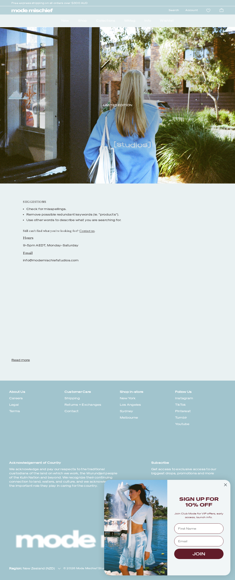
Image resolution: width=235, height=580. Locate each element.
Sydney (126, 411)
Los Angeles (130, 404)
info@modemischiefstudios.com (51, 260)
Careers (16, 398)
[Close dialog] (225, 485)
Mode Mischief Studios (93, 568)
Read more (20, 360)
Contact (71, 411)
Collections (105, 20)
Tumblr (181, 417)
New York (128, 398)
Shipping (72, 398)
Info (147, 20)
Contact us (87, 231)
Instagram (184, 398)
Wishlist (167, 20)
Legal (14, 404)
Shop (82, 20)
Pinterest (183, 411)
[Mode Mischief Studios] (32, 10)
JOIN (199, 554)
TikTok (180, 404)
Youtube (182, 424)
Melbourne (129, 417)
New (65, 20)
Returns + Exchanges (82, 404)
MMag (129, 20)
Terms (14, 411)
